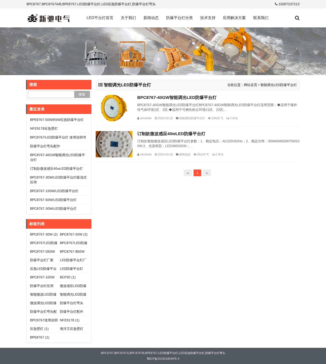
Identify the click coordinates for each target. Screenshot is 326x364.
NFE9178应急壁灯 (44, 128)
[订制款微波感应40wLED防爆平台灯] (114, 144)
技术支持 (208, 18)
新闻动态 (151, 18)
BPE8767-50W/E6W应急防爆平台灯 (57, 120)
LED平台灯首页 (100, 18)
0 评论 (234, 118)
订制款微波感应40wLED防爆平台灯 (171, 133)
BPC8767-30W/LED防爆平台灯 (53, 208)
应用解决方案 (234, 18)
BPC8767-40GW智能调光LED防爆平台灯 (177, 97)
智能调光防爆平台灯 (192, 118)
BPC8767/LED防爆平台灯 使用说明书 (58, 137)
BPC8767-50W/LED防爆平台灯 (53, 200)
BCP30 (68, 277)
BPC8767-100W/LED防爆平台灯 (54, 191)
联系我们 (260, 18)
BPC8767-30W (44, 234)
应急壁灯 (39, 329)
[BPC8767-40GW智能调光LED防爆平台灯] (114, 108)
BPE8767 (39, 337)
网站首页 (250, 85)
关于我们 (128, 18)
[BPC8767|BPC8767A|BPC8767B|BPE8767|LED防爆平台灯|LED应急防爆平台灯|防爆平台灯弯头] (48, 18)
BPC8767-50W (74, 234)
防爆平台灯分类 (179, 18)
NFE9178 (69, 320)
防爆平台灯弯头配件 (45, 146)
